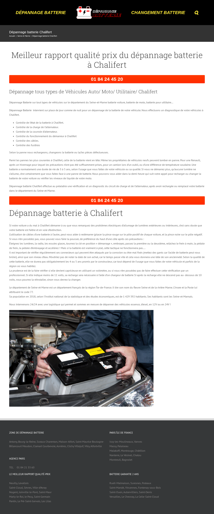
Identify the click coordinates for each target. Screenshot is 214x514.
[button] (187, 13)
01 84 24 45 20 (107, 79)
